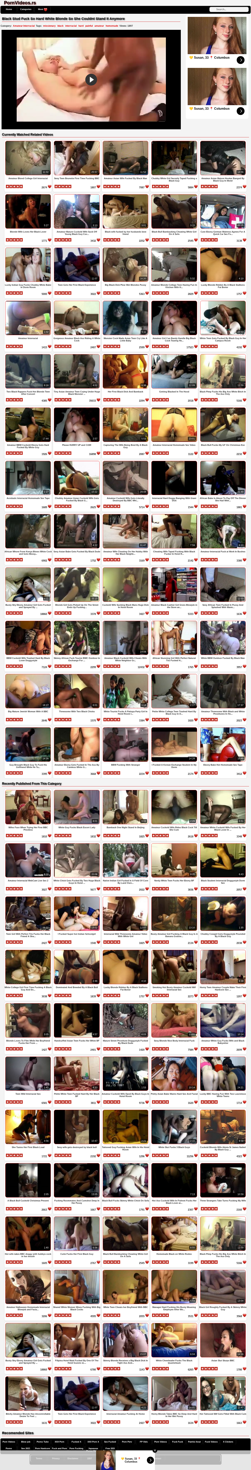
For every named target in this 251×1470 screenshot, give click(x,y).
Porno (9, 1448)
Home (9, 9)
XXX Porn (59, 1442)
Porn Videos (9, 1442)
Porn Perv (127, 1442)
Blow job (25, 1442)
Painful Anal (194, 1442)
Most (41, 9)
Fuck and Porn (59, 1448)
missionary (49, 26)
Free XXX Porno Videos (110, 1449)
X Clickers (228, 1442)
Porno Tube (43, 1442)
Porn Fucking (76, 1448)
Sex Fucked (110, 1442)
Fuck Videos (211, 1442)
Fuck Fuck (177, 1442)
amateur (99, 26)
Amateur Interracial (24, 26)
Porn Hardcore (42, 1448)
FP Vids (144, 1442)
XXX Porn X (93, 1442)
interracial (71, 26)
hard (81, 26)
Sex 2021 (25, 1448)
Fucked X (76, 1442)
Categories (25, 9)
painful (89, 26)
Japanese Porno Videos (93, 1449)
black (60, 26)
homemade (112, 26)
